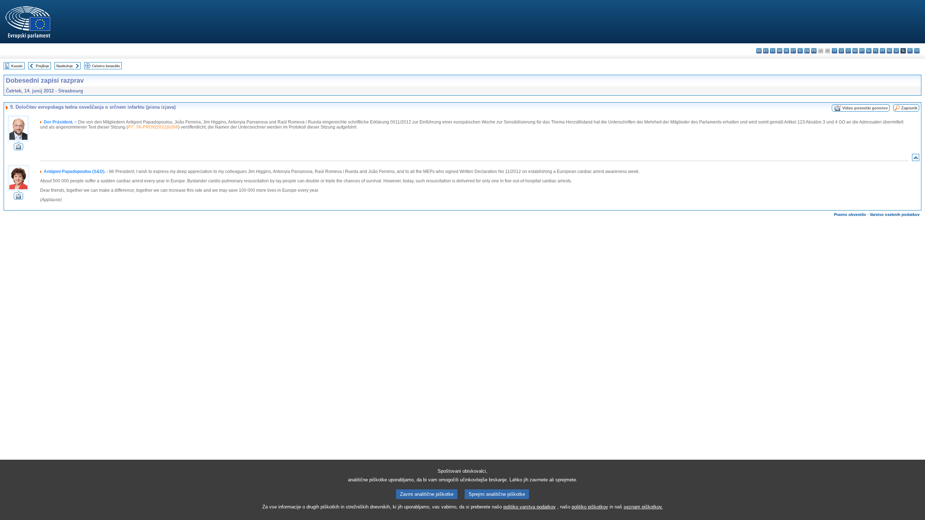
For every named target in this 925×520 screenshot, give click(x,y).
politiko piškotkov (590, 507)
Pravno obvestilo (850, 214)
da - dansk (779, 50)
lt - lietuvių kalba (848, 50)
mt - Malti (862, 50)
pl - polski (875, 50)
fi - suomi (910, 50)
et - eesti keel (793, 50)
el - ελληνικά (800, 50)
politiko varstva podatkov (529, 507)
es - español (766, 50)
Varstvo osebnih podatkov (895, 214)
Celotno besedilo (106, 66)
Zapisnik (909, 108)
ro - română (889, 50)
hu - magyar (855, 50)
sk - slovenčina (896, 50)
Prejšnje (42, 66)
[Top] (915, 159)
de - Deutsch (786, 50)
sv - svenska (917, 50)
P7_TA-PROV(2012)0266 (153, 127)
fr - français (814, 50)
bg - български (759, 50)
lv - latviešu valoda (841, 50)
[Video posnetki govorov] (18, 148)
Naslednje (64, 66)
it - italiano (834, 50)
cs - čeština (772, 50)
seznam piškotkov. (643, 507)
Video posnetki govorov (865, 108)
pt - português (882, 50)
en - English (807, 50)
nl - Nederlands (869, 50)
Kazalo (17, 66)
